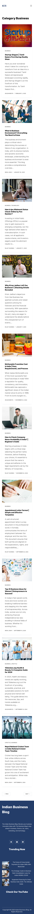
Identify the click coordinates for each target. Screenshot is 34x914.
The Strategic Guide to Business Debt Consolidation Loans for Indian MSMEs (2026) (21, 873)
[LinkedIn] (23, 842)
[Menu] (31, 6)
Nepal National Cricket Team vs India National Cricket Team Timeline (17, 749)
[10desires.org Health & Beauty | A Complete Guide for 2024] (17, 648)
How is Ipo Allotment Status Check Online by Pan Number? (16, 211)
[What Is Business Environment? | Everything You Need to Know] (17, 111)
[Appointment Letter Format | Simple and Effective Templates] (17, 491)
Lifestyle (14, 664)
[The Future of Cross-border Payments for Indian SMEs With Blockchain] (5, 865)
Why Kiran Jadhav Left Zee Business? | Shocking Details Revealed (17, 287)
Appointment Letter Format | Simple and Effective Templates (17, 512)
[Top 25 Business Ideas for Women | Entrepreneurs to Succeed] (17, 570)
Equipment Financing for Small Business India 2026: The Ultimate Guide (21, 882)
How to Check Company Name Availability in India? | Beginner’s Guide (16, 439)
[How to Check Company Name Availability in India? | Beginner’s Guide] (17, 418)
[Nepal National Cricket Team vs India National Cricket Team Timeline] (17, 727)
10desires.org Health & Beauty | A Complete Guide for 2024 (16, 670)
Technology (15, 205)
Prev (6, 794)
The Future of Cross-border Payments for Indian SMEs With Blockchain (21, 864)
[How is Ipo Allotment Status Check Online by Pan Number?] (17, 190)
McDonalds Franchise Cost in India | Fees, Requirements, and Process (16, 366)
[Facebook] (11, 842)
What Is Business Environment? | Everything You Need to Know (16, 133)
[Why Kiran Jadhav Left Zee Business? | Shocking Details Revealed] (17, 266)
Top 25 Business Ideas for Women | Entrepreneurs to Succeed (16, 591)
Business (8, 51)
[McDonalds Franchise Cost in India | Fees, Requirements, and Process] (17, 345)
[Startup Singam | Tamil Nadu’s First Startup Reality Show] (17, 35)
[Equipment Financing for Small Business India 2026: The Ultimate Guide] (5, 882)
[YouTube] (17, 842)
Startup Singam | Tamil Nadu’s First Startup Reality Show (16, 57)
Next (27, 794)
